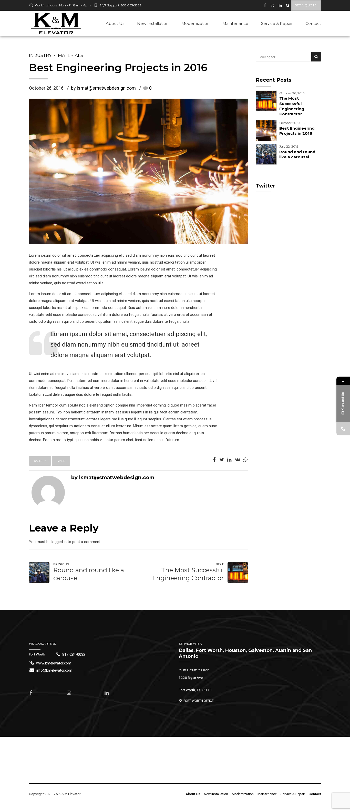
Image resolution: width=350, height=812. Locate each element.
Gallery (40, 461)
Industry (40, 55)
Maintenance (235, 23)
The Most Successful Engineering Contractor (291, 106)
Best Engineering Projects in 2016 (297, 131)
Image (61, 461)
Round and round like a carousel (297, 154)
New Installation (153, 23)
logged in (59, 541)
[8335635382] (343, 428)
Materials (70, 55)
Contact (313, 23)
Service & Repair (277, 23)
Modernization (195, 23)
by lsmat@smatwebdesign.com (103, 88)
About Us (115, 23)
